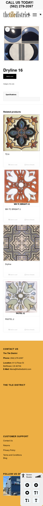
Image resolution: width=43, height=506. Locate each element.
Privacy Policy (9, 450)
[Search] (28, 14)
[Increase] (36, 493)
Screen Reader (29, 475)
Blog (5, 458)
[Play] (27, 485)
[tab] (11, 94)
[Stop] (27, 493)
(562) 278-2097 (16, 358)
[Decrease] (27, 500)
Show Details (30, 165)
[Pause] (36, 485)
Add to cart (9, 76)
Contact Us (8, 440)
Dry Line (11, 84)
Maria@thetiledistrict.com (20, 369)
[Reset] (36, 500)
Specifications (11, 94)
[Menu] (33, 14)
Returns (6, 445)
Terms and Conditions (12, 455)
